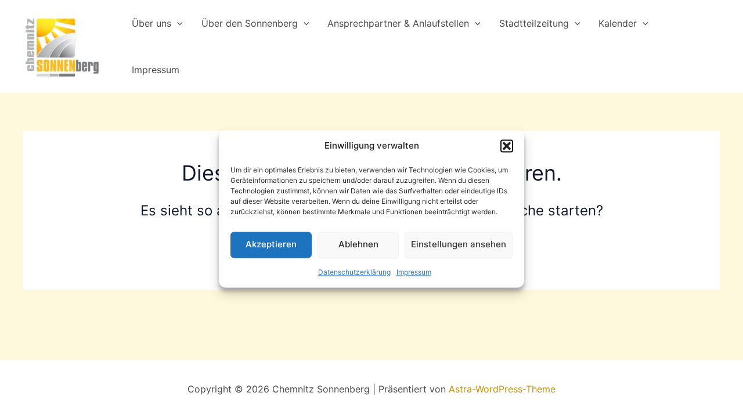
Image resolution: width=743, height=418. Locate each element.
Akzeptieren (271, 244)
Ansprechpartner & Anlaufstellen (398, 23)
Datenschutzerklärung (354, 272)
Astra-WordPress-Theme (502, 389)
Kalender (617, 23)
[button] (507, 146)
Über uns (151, 23)
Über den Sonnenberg (249, 23)
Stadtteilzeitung (534, 23)
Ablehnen (358, 244)
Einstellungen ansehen (458, 244)
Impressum (413, 272)
